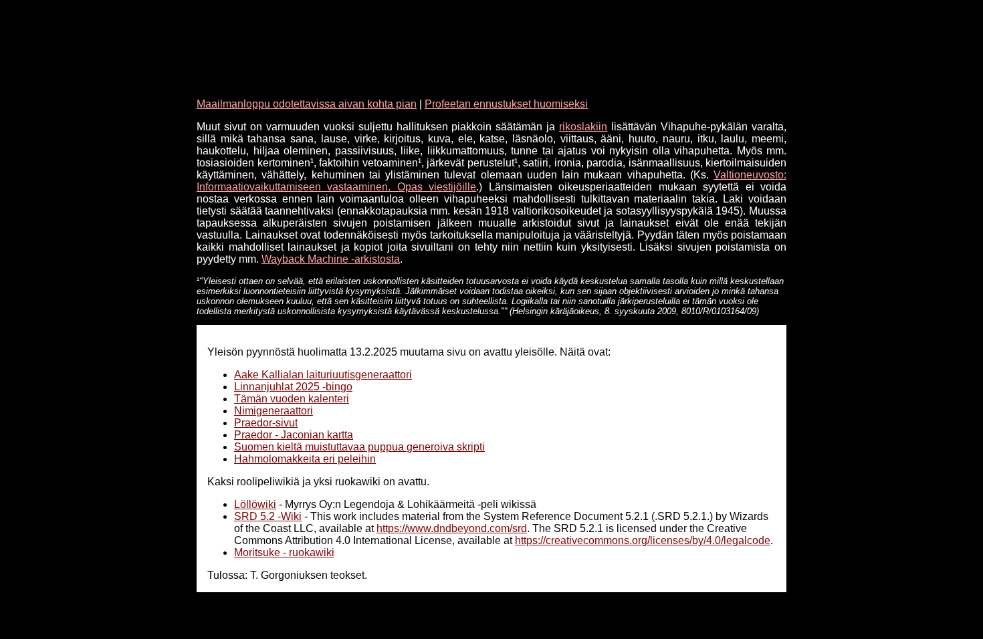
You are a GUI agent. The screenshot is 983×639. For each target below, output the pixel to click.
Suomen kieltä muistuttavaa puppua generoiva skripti (359, 447)
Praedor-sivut (266, 422)
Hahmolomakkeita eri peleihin (305, 459)
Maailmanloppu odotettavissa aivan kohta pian (307, 104)
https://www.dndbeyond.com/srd (451, 528)
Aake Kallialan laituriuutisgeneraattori (323, 374)
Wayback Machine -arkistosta (330, 259)
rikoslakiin (583, 126)
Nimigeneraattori (273, 410)
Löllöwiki (255, 504)
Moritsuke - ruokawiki (284, 552)
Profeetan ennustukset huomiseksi (506, 104)
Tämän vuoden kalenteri (291, 398)
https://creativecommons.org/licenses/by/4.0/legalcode (642, 540)
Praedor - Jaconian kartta (293, 434)
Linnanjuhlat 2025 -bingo (293, 386)
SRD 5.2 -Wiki (268, 516)
